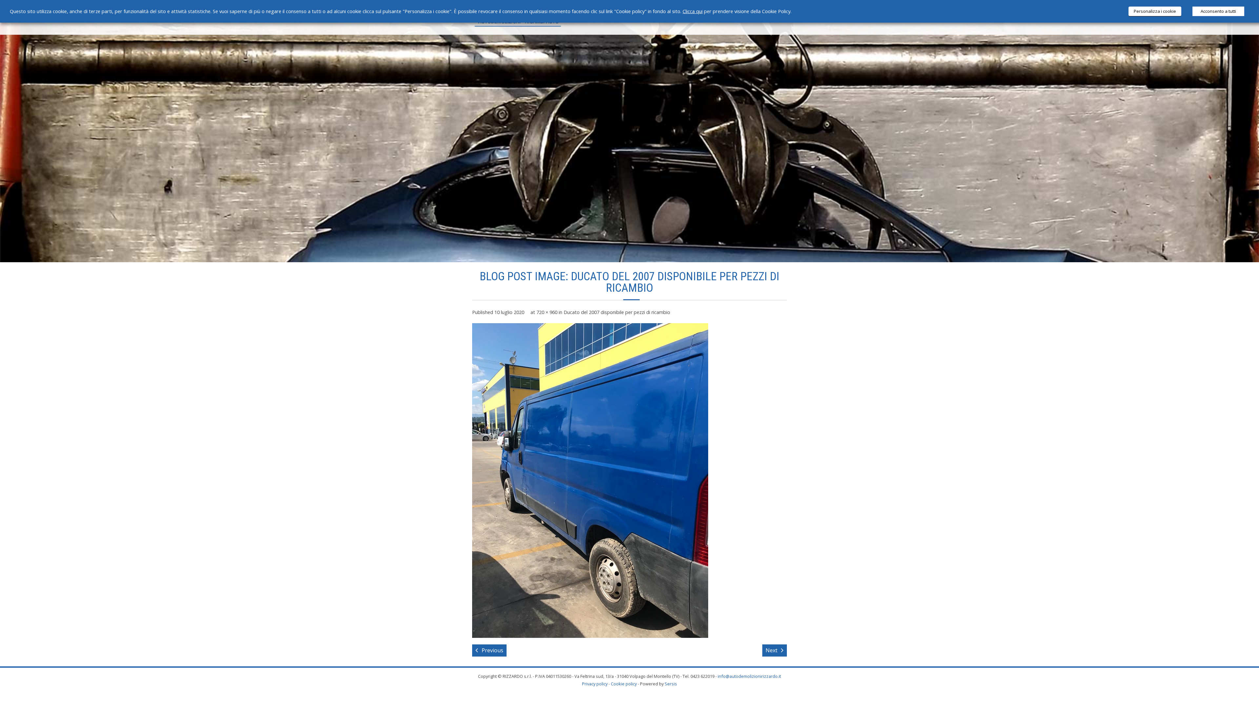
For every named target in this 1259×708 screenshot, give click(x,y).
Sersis (671, 684)
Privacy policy (595, 684)
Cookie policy (624, 684)
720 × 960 (546, 312)
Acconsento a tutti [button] (1218, 11)
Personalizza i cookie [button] (1155, 11)
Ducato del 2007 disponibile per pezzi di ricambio (617, 312)
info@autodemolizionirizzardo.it (749, 676)
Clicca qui (693, 11)
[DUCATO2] (590, 480)
